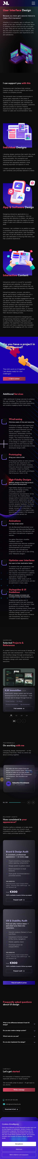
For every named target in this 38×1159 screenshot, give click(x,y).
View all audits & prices (19, 983)
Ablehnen (19, 1149)
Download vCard (10, 1109)
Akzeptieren (19, 1144)
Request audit (17, 900)
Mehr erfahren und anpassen (19, 1155)
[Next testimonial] (33, 802)
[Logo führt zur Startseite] (6, 3)
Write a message (19, 1090)
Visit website (18, 708)
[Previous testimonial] (29, 802)
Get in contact (14, 379)
